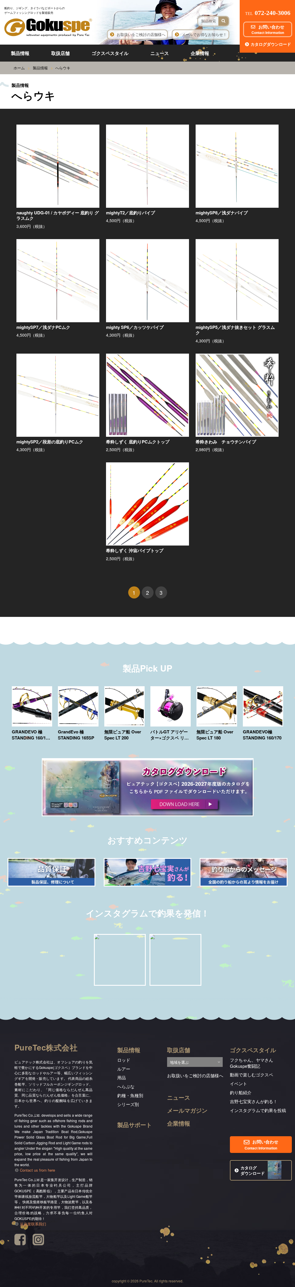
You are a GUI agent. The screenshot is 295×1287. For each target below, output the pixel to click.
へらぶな (126, 1086)
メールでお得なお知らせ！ (204, 34)
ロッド (123, 1060)
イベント (238, 1083)
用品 (121, 1077)
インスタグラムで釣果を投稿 (258, 1110)
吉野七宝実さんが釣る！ (253, 1101)
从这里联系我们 (33, 1224)
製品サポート (134, 1124)
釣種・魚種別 (130, 1095)
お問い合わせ (268, 29)
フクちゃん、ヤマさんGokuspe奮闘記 (251, 1063)
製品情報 (20, 53)
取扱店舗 (60, 53)
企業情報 (200, 53)
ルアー (123, 1069)
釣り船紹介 (240, 1092)
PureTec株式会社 (46, 1047)
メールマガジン (187, 1110)
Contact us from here (37, 1170)
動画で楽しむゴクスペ (251, 1074)
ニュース (159, 53)
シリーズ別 (128, 1104)
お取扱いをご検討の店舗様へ (141, 34)
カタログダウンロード (271, 44)
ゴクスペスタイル (110, 53)
